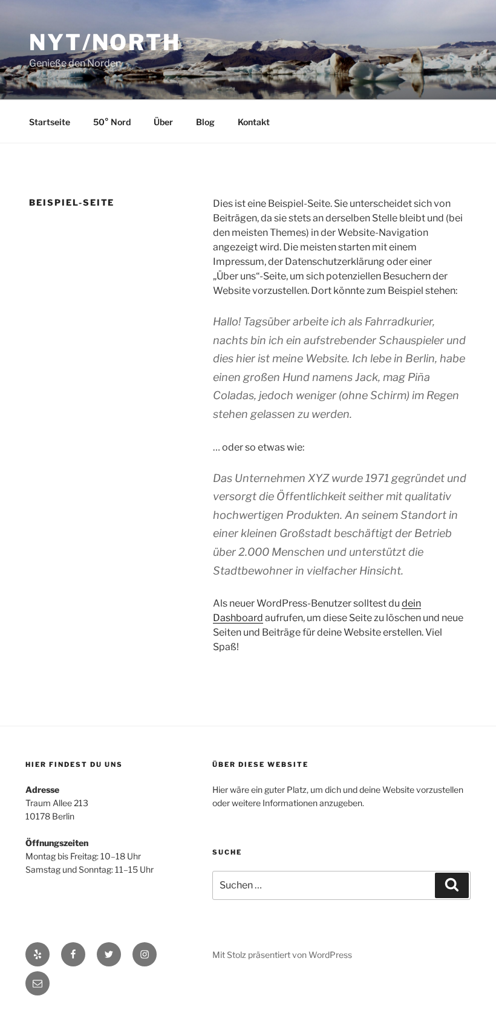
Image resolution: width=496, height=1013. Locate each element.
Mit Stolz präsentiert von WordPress (282, 954)
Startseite (49, 122)
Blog (205, 122)
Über (163, 122)
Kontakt (254, 122)
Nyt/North (105, 42)
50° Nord (112, 122)
